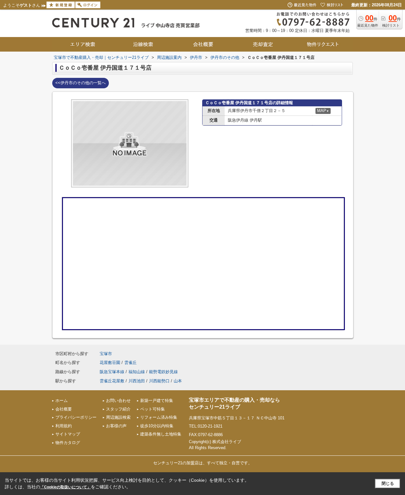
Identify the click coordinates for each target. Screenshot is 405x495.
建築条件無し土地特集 (160, 434)
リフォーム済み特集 (158, 417)
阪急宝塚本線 (112, 371)
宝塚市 (106, 353)
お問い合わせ (118, 400)
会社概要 (63, 409)
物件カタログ (67, 442)
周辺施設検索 (118, 417)
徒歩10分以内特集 (156, 425)
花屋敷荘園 (110, 362)
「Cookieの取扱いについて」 (65, 487)
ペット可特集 (152, 409)
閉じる (388, 483)
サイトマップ (67, 434)
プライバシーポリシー (76, 417)
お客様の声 (116, 425)
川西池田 (136, 381)
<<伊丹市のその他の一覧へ (80, 82)
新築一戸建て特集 (156, 400)
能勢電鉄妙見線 (163, 371)
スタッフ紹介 (118, 409)
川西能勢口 (159, 381)
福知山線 (136, 371)
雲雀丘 (130, 362)
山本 (178, 381)
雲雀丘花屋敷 (112, 381)
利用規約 (63, 425)
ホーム (61, 400)
